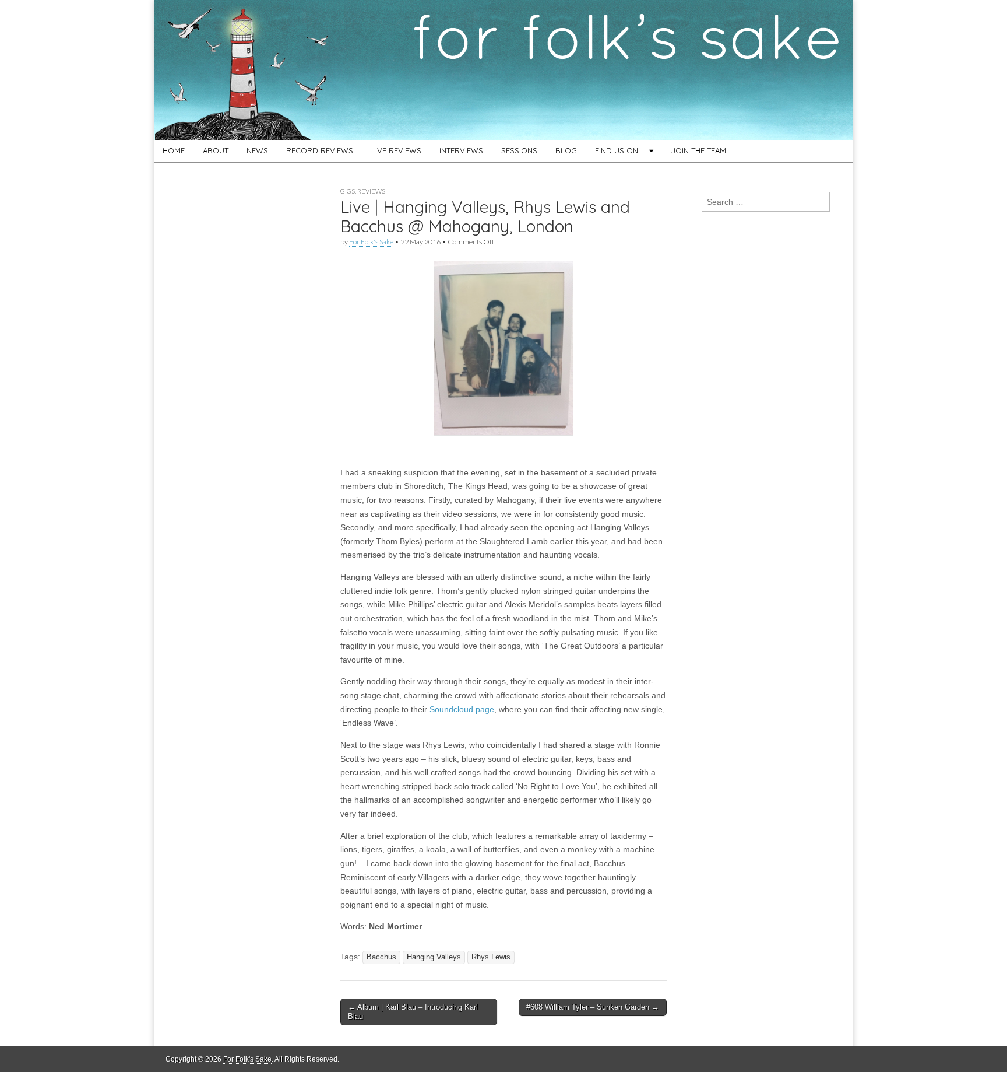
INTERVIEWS (461, 150)
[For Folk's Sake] (503, 70)
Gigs (347, 191)
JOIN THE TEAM (698, 150)
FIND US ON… (619, 150)
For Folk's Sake (371, 241)
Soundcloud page (461, 709)
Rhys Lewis (490, 957)
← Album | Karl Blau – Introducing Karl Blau (413, 1012)
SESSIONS (519, 150)
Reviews (371, 191)
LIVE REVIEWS (396, 150)
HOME (174, 150)
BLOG (566, 150)
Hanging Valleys (434, 957)
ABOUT (215, 150)
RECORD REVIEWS (319, 150)
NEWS (257, 150)
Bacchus (381, 957)
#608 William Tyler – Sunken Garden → (592, 1007)
